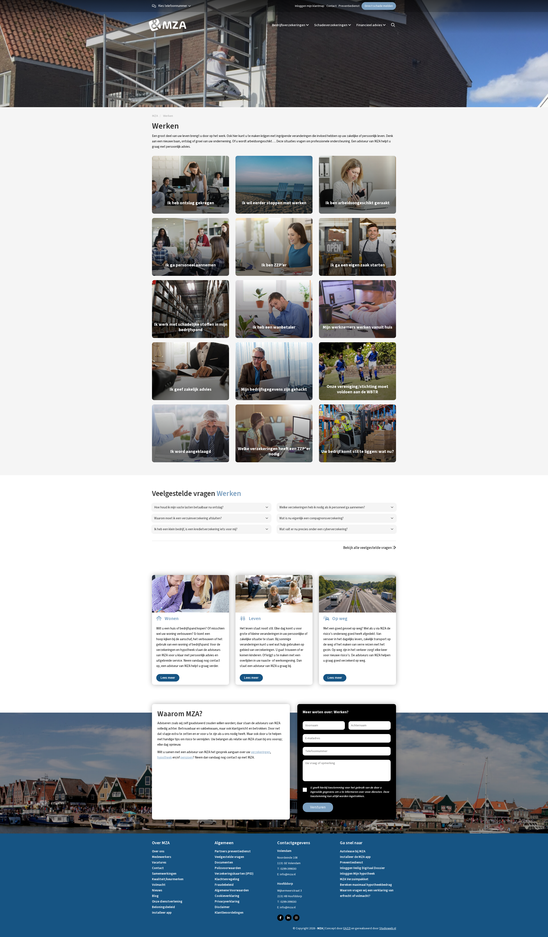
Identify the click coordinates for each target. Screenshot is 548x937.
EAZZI (347, 928)
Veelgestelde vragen (229, 857)
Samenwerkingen (164, 873)
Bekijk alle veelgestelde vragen (367, 547)
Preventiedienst (349, 6)
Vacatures (159, 862)
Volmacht (158, 885)
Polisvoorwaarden (228, 868)
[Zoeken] (393, 25)
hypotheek (164, 757)
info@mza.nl (288, 874)
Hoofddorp (285, 883)
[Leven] (274, 594)
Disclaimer (222, 907)
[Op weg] (357, 594)
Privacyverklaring (227, 901)
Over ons (158, 851)
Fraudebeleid (224, 885)
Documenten (224, 862)
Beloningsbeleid (163, 907)
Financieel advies (369, 25)
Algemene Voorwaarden (232, 890)
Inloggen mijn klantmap (309, 6)
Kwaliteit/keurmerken (167, 879)
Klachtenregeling (227, 879)
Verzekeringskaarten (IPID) (234, 873)
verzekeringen (260, 752)
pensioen (186, 757)
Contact (331, 6)
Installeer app (161, 912)
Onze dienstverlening (167, 901)
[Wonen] (190, 594)
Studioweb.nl (387, 928)
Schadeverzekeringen (331, 25)
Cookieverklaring (227, 896)
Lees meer (168, 678)
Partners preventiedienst (233, 851)
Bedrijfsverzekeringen (289, 25)
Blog (155, 896)
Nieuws (157, 890)
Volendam (284, 851)
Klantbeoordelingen (229, 912)
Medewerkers (161, 857)
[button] (175, 6)
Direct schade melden (379, 6)
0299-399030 (288, 869)
